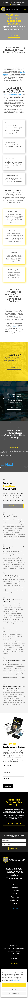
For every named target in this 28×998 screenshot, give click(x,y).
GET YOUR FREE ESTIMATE (14, 823)
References (15, 897)
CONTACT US (14, 367)
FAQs (15, 903)
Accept (14, 985)
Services (15, 887)
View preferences (14, 993)
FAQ (14, 2)
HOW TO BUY (14, 36)
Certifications (14, 900)
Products (15, 884)
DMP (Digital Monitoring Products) (13, 94)
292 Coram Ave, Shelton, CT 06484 (14, 948)
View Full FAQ (13, 506)
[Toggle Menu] (25, 9)
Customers (15, 890)
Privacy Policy (16, 980)
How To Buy (5, 2)
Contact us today (16, 326)
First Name (6, 772)
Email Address (8, 766)
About (15, 894)
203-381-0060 (16, 4)
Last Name (6, 778)
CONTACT (14, 958)
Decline (14, 989)
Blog (10, 2)
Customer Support (21, 2)
